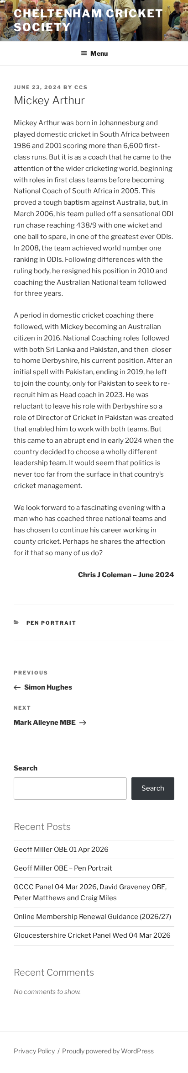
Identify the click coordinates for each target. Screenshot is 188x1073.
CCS (81, 87)
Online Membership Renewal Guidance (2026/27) (92, 917)
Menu (99, 53)
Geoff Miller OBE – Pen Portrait (63, 868)
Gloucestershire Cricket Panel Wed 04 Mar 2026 (92, 935)
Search (25, 768)
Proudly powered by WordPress (108, 1051)
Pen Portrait (51, 623)
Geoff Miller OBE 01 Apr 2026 (61, 849)
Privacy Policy (34, 1051)
